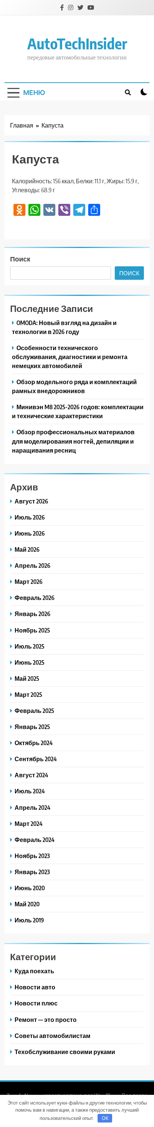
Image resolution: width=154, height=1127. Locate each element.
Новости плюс (36, 1003)
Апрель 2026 (32, 565)
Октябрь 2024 (34, 743)
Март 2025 (28, 694)
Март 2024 (29, 823)
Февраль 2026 (35, 597)
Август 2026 (31, 501)
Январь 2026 (32, 614)
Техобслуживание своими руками (65, 1052)
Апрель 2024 (32, 807)
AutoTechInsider (77, 43)
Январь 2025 (32, 727)
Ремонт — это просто (46, 1019)
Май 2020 (27, 904)
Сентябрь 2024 (36, 759)
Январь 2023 (32, 872)
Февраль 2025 (34, 710)
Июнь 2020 (30, 888)
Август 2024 (31, 775)
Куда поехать (34, 971)
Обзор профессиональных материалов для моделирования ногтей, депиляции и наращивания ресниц (73, 441)
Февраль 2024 (35, 839)
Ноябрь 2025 (32, 630)
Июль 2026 (30, 517)
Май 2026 (27, 549)
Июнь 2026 (30, 533)
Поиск (20, 258)
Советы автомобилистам (52, 1035)
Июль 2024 (30, 791)
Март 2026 (29, 581)
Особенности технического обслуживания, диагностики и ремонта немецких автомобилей (69, 357)
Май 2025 (27, 678)
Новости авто (35, 987)
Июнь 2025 (29, 662)
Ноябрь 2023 (32, 856)
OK (105, 1118)
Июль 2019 (29, 920)
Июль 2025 (29, 646)
